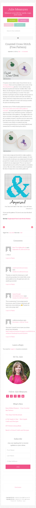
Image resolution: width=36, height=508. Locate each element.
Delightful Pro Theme (20, 499)
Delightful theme (18, 497)
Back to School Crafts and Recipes (17, 430)
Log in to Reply (10, 258)
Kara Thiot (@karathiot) (19, 247)
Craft (21, 232)
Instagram (6, 85)
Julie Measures (18, 9)
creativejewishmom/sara (20, 268)
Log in (24, 501)
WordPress (19, 501)
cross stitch (11, 232)
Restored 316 (27, 497)
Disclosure (18, 487)
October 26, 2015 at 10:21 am (20, 272)
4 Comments (25, 51)
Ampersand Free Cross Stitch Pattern (18, 218)
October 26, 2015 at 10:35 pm (20, 298)
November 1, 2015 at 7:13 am (20, 322)
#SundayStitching (8, 87)
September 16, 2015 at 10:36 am (21, 249)
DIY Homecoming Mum (13, 426)
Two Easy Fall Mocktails (14, 415)
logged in (13, 349)
